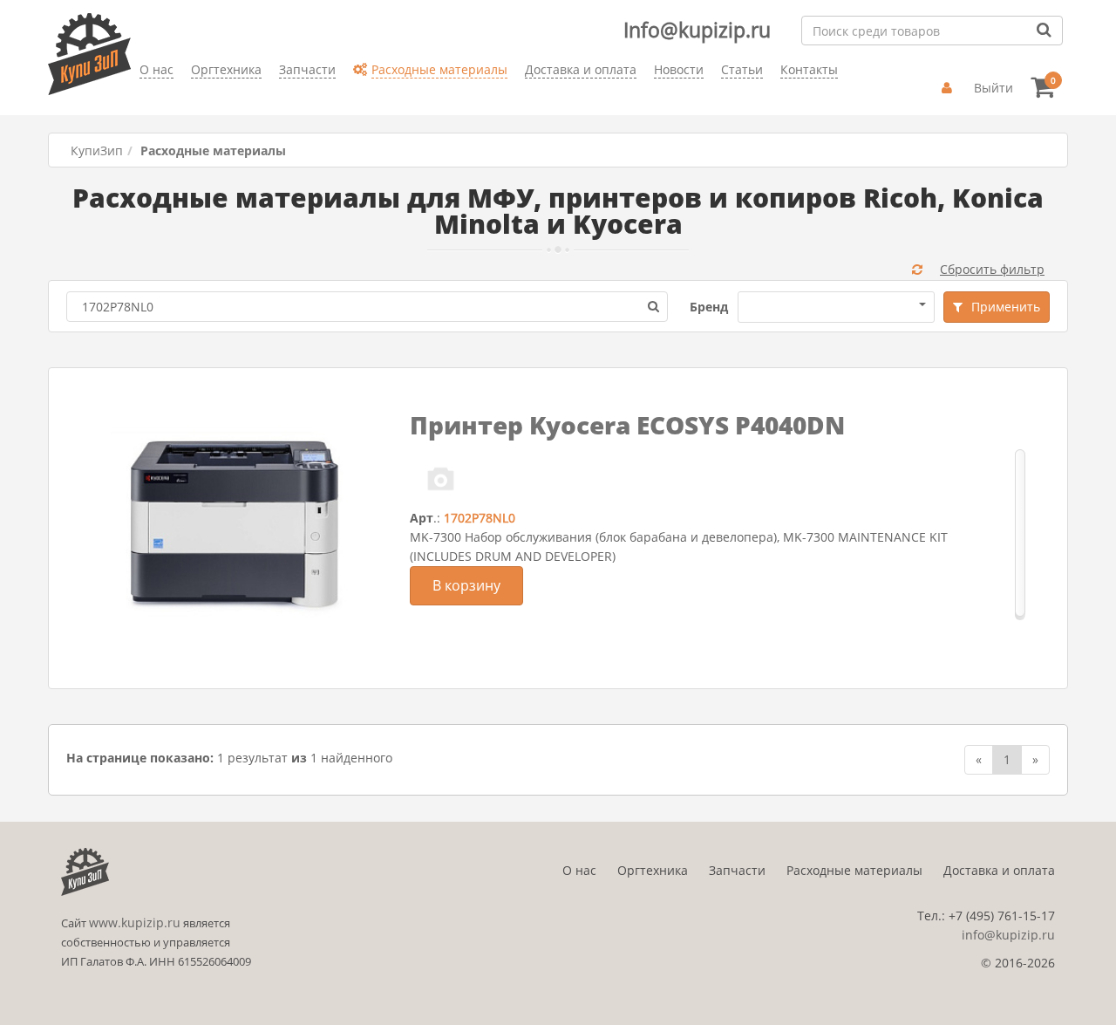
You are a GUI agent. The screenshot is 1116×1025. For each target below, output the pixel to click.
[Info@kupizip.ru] (139, 96)
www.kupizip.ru (134, 922)
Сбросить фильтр (992, 269)
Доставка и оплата (999, 870)
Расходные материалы (854, 870)
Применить (1005, 306)
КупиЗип (97, 150)
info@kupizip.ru (1008, 934)
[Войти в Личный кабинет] (949, 88)
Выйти (993, 87)
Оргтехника (652, 870)
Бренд (709, 306)
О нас (579, 870)
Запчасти (737, 870)
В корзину (466, 585)
